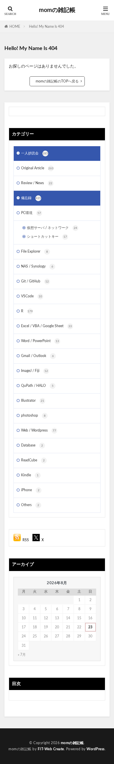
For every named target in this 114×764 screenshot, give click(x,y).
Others (30, 505)
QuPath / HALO (37, 385)
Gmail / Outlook (37, 356)
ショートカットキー (47, 236)
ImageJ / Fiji (34, 370)
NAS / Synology (37, 266)
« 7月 (22, 654)
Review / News (36, 183)
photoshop (33, 415)
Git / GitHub (35, 281)
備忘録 (31, 198)
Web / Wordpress (38, 430)
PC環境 (31, 213)
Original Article (37, 168)
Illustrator (32, 400)
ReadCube (33, 460)
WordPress (96, 749)
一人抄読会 (34, 153)
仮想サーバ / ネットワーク (52, 228)
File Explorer (34, 251)
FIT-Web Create (51, 749)
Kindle (30, 475)
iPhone (30, 490)
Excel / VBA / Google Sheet (46, 326)
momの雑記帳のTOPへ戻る (57, 81)
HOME (14, 26)
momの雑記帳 (57, 10)
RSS (26, 540)
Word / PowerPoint (40, 341)
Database (32, 445)
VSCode (31, 296)
